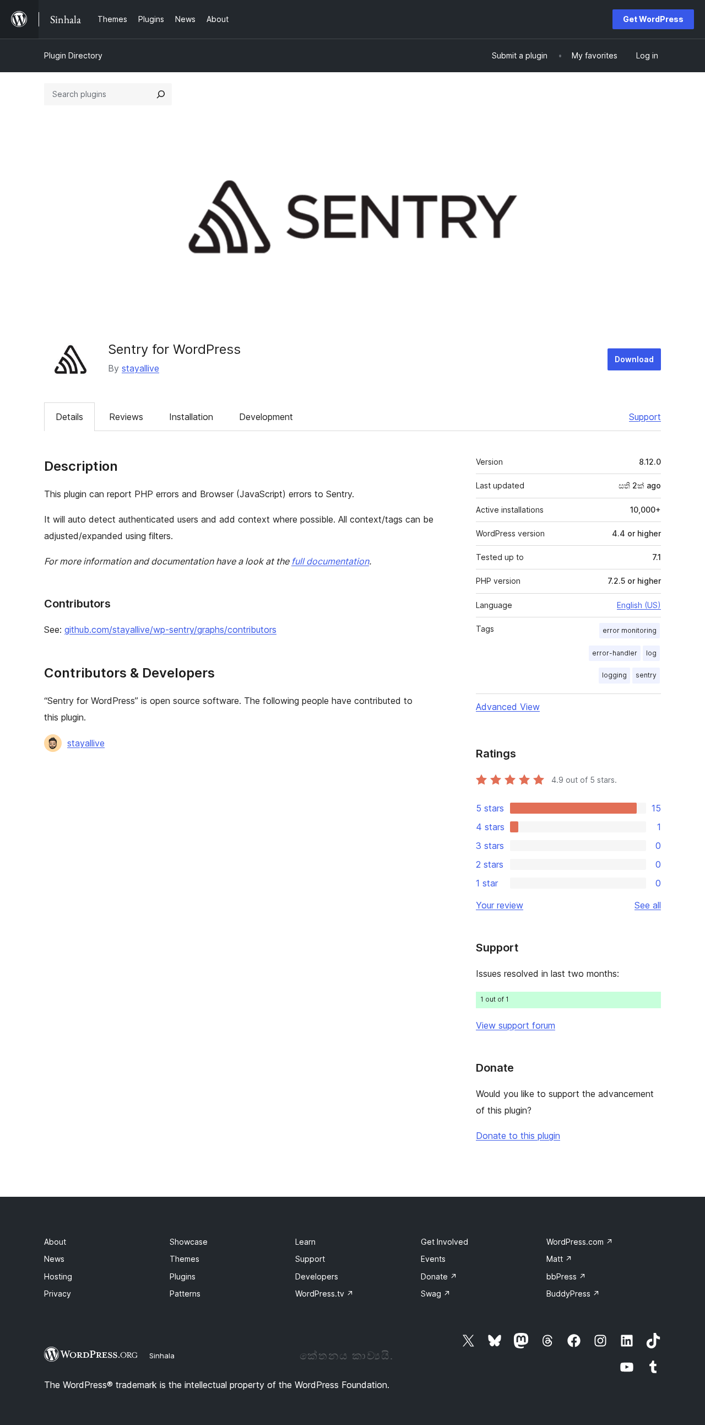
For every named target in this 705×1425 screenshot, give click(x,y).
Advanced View (508, 706)
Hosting (58, 1276)
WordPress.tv (324, 1293)
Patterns (185, 1293)
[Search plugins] (161, 94)
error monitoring (630, 630)
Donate (439, 1276)
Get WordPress (653, 19)
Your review (499, 905)
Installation (191, 416)
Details (69, 416)
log (651, 653)
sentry (646, 675)
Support (645, 416)
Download (634, 359)
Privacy (57, 1293)
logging (614, 675)
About (55, 1241)
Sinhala (162, 1355)
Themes (184, 1258)
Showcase (189, 1241)
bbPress (566, 1276)
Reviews (126, 416)
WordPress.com (579, 1241)
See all (647, 905)
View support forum (515, 1025)
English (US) (639, 605)
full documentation (330, 561)
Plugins (183, 1276)
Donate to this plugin (518, 1135)
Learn (305, 1241)
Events (433, 1258)
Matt (559, 1258)
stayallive (140, 368)
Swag (436, 1293)
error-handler (614, 653)
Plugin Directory (73, 55)
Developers (316, 1276)
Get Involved (444, 1241)
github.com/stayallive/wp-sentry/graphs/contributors (170, 629)
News (54, 1258)
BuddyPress (573, 1293)
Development (266, 416)
